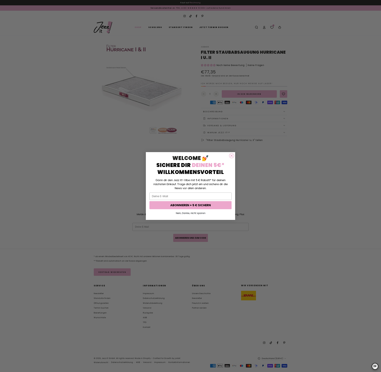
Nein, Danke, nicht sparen (190, 213)
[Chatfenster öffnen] (375, 366)
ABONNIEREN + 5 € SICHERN (190, 205)
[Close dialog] (231, 155)
